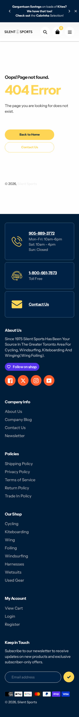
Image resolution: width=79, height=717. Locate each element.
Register (12, 624)
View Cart (14, 608)
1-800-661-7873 (43, 273)
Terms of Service (20, 479)
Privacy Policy (17, 471)
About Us (13, 411)
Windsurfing (16, 556)
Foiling (11, 548)
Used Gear (14, 580)
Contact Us (39, 304)
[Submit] (68, 677)
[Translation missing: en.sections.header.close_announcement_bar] (76, 11)
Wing (10, 540)
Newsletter (15, 435)
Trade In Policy (18, 496)
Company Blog (18, 419)
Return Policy (17, 488)
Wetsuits (13, 572)
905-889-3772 (42, 233)
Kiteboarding (17, 531)
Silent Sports (27, 184)
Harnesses (14, 564)
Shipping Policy (19, 463)
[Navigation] (70, 32)
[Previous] (10, 11)
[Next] (69, 11)
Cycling (11, 523)
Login (10, 616)
